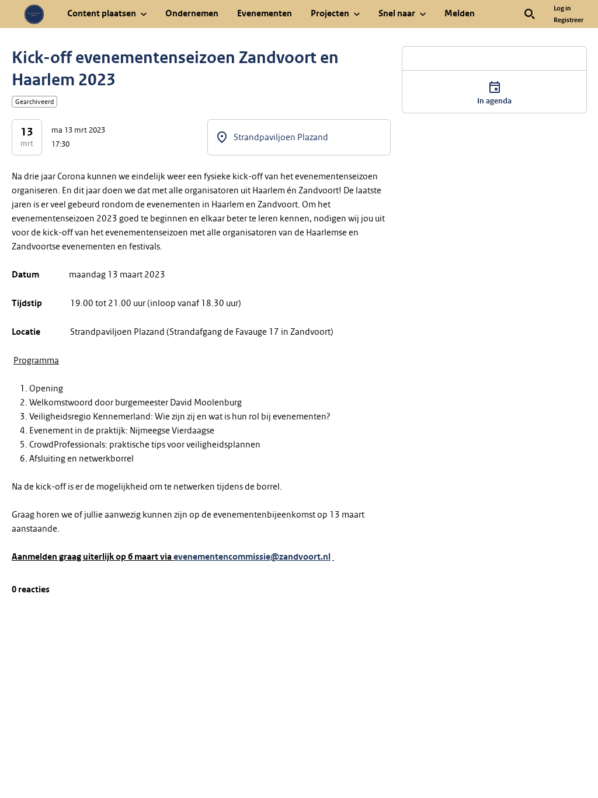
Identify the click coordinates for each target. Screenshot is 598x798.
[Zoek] (530, 14)
